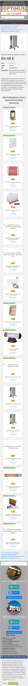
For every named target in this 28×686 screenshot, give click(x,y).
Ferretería (7, 2)
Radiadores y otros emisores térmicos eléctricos (13, 29)
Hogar (17, 2)
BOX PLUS (11, 63)
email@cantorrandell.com (13, 597)
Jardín (13, 2)
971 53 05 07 (15, 592)
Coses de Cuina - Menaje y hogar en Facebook (15, 656)
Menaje (21, 2)
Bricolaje (18, 3)
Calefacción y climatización (11, 26)
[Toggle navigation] (4, 563)
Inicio (2, 26)
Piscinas (12, 3)
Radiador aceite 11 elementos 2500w (10, 31)
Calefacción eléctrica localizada (9, 27)
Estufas (11, 5)
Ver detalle (13, 130)
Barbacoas (17, 5)
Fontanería (5, 3)
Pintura (23, 3)
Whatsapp (15, 587)
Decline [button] (5, 683)
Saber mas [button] (13, 679)
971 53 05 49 (15, 627)
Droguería (5, 5)
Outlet (23, 5)
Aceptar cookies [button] (13, 683)
